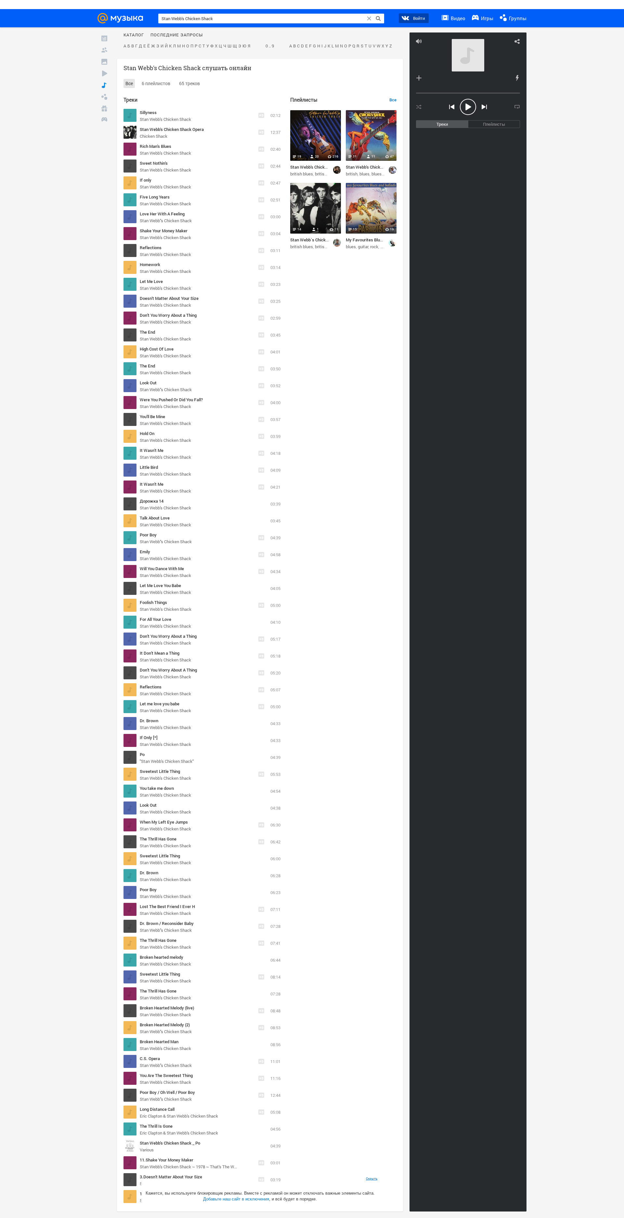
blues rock (381, 174)
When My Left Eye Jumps (164, 822)
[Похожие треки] (517, 78)
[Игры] (104, 120)
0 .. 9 (270, 46)
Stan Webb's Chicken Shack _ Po (170, 1143)
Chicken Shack (153, 136)
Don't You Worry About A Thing (168, 670)
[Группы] (104, 97)
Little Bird (149, 467)
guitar (363, 247)
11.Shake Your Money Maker (166, 1160)
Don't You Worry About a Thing (168, 315)
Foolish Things (153, 602)
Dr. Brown (149, 721)
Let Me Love (151, 281)
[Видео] (104, 73)
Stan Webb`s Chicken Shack (316, 240)
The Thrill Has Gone (158, 839)
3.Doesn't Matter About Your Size (171, 1177)
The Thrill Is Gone (156, 1126)
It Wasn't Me (151, 450)
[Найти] (378, 18)
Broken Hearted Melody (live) (167, 1008)
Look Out (148, 383)
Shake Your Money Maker (164, 231)
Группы (517, 18)
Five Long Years (155, 197)
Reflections (151, 247)
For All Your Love (155, 619)
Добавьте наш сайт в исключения (236, 1199)
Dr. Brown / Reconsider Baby (167, 923)
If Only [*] (149, 737)
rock (374, 247)
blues (364, 174)
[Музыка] (104, 85)
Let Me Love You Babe (160, 585)
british (321, 174)
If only (145, 180)
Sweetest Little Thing (160, 771)
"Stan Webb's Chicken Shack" (167, 761)
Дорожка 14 (151, 501)
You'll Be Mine (152, 416)
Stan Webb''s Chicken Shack (166, 221)
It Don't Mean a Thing (159, 653)
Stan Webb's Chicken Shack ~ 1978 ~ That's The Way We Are (196, 1167)
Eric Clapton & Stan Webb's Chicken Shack (179, 1116)
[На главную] (122, 18)
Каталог (134, 35)
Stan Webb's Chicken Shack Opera (172, 129)
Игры (486, 18)
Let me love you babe (159, 704)
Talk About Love (155, 518)
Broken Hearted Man (159, 1042)
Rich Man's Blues (155, 146)
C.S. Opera (150, 1058)
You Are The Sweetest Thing (166, 1075)
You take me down (157, 788)
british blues (301, 174)
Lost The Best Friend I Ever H (167, 906)
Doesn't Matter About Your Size (169, 298)
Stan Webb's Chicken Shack (165, 119)
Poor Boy (148, 535)
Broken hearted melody (161, 957)
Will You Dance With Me (162, 568)
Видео (457, 18)
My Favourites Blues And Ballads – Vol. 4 (384, 240)
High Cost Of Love (157, 349)
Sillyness (148, 112)
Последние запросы (176, 35)
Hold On (147, 433)
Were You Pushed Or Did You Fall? (171, 400)
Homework (150, 264)
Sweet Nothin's (154, 163)
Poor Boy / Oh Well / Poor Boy (167, 1092)
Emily (145, 552)
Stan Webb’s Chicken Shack (165, 609)
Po (142, 754)
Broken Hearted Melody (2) (165, 1025)
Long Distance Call (157, 1109)
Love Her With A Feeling (162, 214)
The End (147, 332)
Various (147, 1150)
